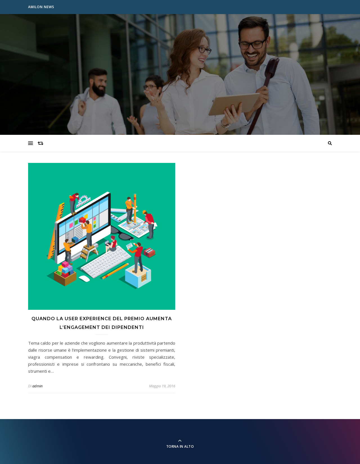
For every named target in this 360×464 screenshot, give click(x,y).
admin (37, 385)
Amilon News (41, 6)
